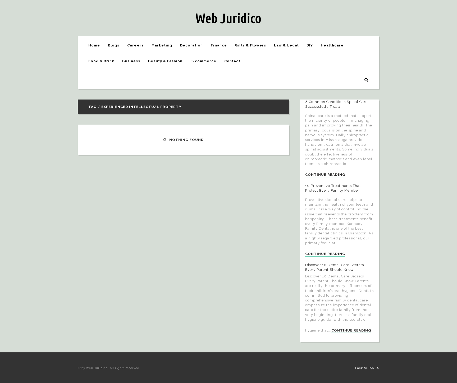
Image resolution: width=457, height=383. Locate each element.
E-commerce (203, 61)
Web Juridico (228, 18)
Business (131, 61)
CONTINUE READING (325, 175)
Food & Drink (101, 61)
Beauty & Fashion (165, 61)
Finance (219, 45)
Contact (232, 61)
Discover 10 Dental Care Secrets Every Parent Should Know (334, 267)
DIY (310, 45)
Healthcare (332, 45)
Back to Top (364, 368)
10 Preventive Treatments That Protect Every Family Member (333, 188)
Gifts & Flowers (250, 45)
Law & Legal (286, 45)
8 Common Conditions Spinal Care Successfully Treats (336, 104)
